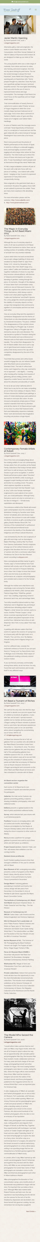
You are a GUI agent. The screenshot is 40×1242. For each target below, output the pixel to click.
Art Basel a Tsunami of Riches (19, 700)
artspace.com (23, 557)
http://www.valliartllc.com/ (20, 200)
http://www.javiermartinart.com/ (17, 203)
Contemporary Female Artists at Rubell (19, 449)
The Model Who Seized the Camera (18, 1036)
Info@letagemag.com (14, 735)
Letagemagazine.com (11, 43)
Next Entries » (31, 1211)
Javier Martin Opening (15, 38)
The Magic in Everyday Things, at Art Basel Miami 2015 (17, 231)
